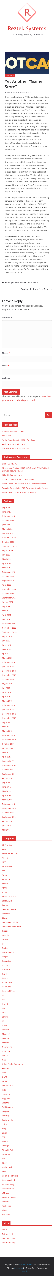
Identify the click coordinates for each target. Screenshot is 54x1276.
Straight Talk (7, 1150)
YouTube (6, 1214)
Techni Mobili (8, 1167)
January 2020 (8, 666)
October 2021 (8, 593)
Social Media (7, 1120)
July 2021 (6, 606)
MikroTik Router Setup (12, 475)
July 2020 (6, 640)
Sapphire (6, 1098)
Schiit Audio (7, 1107)
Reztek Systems (27, 28)
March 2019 (7, 701)
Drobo (4, 948)
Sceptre (5, 1103)
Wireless (6, 1201)
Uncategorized (8, 1180)
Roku (4, 1090)
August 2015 (7, 821)
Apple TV (6, 879)
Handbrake (7, 982)
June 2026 (6, 512)
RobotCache (10, 75)
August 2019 (7, 683)
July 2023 (6, 555)
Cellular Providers (10, 909)
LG (3, 1021)
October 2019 (8, 679)
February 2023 (8, 572)
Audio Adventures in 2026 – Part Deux (18, 440)
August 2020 (7, 636)
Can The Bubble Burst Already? (15, 448)
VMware (5, 1193)
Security (5, 1115)
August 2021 (7, 602)
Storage (5, 1145)
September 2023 (9, 546)
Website (6, 378)
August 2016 (7, 778)
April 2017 (6, 757)
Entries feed (7, 1234)
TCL (3, 1158)
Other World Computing (12, 1064)
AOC (4, 870)
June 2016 (6, 787)
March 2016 (7, 799)
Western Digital (9, 1197)
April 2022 (6, 585)
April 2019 (6, 696)
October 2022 (8, 576)
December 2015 (9, 808)
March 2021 (7, 619)
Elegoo (5, 956)
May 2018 (6, 726)
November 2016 (9, 765)
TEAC (4, 1163)
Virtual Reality (8, 1184)
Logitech (5, 1029)
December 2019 (9, 671)
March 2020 (7, 658)
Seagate (5, 1111)
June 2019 (6, 692)
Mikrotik (5, 1038)
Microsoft (6, 1034)
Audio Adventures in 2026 (13, 444)
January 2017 (8, 761)
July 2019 (6, 688)
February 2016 (8, 804)
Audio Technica (9, 896)
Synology (6, 1154)
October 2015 (8, 812)
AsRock (5, 883)
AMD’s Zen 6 (7, 435)
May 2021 (6, 610)
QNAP (4, 1077)
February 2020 (8, 662)
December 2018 (9, 714)
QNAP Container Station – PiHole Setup (19, 479)
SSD (4, 1137)
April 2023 (6, 563)
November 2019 (9, 675)
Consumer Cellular (10, 922)
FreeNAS (6, 965)
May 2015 (6, 830)
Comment (8, 317)
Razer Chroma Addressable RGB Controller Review (24, 483)
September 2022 (9, 580)
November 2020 (9, 628)
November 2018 (9, 718)
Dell (4, 944)
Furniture (6, 969)
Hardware (6, 986)
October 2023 (8, 542)
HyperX (5, 1004)
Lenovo (5, 1017)
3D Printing (7, 845)
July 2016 (6, 782)
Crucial (5, 939)
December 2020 (9, 623)
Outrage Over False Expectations (21, 282)
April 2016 (6, 795)
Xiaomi (5, 1210)
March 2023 (7, 567)
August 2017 (7, 748)
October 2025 (8, 520)
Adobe (5, 858)
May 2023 (6, 559)
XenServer (6, 1206)
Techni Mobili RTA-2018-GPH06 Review (19, 492)
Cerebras (6, 913)
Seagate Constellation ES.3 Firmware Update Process (25, 488)
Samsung (6, 1094)
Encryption (7, 961)
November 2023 (9, 537)
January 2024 (8, 533)
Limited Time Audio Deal (13, 431)
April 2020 (6, 653)
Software (6, 1124)
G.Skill (4, 974)
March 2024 (7, 529)
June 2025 (6, 524)
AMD (4, 862)
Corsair (5, 931)
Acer (4, 849)
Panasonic (6, 1068)
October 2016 (8, 769)
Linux (4, 1025)
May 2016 (6, 791)
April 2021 (6, 615)
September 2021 (9, 598)
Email (5, 365)
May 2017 (6, 752)
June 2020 (6, 645)
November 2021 (9, 589)
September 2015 (9, 817)
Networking (7, 1047)
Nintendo (6, 1051)
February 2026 (8, 516)
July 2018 (6, 722)
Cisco (4, 918)
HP (3, 995)
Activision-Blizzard (10, 853)
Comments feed (9, 1238)
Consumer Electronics (11, 926)
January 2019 (8, 709)
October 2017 (8, 744)
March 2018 (7, 731)
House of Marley (9, 991)
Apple (4, 875)
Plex (4, 1072)
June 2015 (6, 825)
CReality (5, 935)
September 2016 (9, 774)
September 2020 (9, 632)
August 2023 (7, 550)
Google (5, 978)
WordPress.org (8, 1242)
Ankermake (7, 866)
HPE (4, 999)
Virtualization (8, 1188)
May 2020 (6, 649)
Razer (4, 1081)
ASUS (4, 888)
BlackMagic (7, 901)
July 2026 (6, 507)
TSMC (4, 1171)
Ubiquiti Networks (10, 1176)
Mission (5, 1042)
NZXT (4, 1060)
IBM (4, 1008)
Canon (5, 905)
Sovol (4, 1133)
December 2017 (9, 739)
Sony (4, 1128)
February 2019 (8, 705)
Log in (4, 1229)
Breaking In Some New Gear (35, 289)
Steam (5, 1141)
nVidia (5, 1055)
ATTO (4, 892)
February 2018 (8, 735)
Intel (4, 1012)
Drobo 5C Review (9, 464)
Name (6, 353)
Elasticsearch (8, 952)
